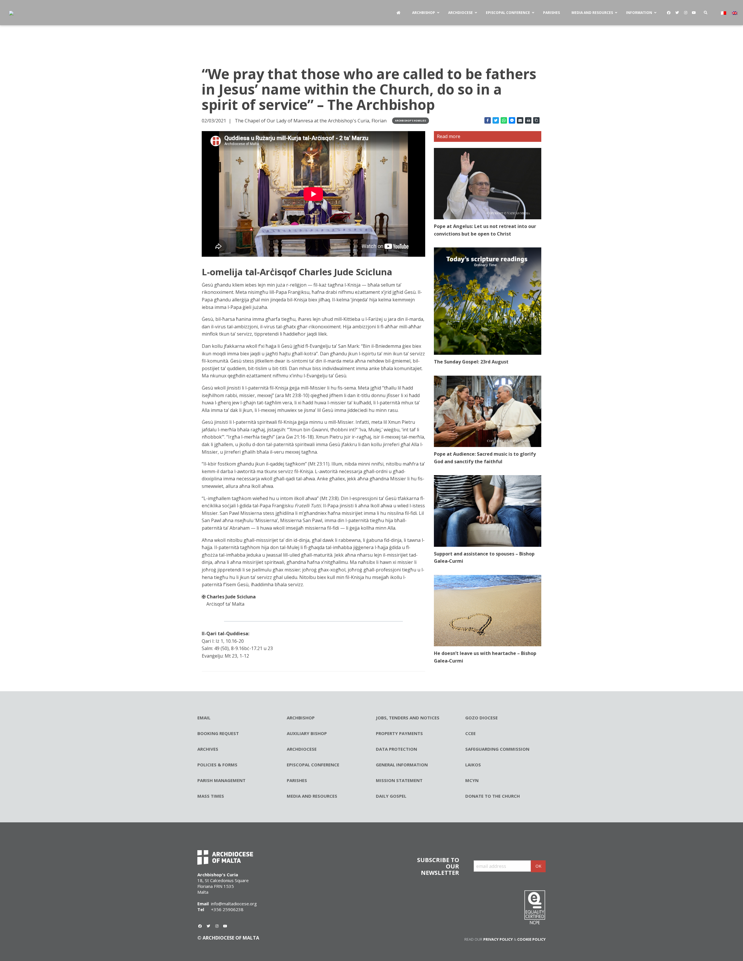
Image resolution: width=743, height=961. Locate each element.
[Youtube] (693, 12)
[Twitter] (677, 12)
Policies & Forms (217, 765)
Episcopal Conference (313, 765)
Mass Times (210, 796)
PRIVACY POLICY (498, 939)
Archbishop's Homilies (410, 120)
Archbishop (301, 718)
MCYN (472, 780)
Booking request (218, 733)
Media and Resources (312, 796)
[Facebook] (668, 12)
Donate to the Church (492, 796)
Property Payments (399, 733)
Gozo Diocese (481, 718)
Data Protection (396, 749)
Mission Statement (399, 780)
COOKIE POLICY (531, 939)
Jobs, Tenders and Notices (407, 718)
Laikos (473, 765)
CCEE (470, 733)
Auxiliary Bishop (307, 733)
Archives (207, 749)
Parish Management (221, 780)
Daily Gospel (391, 796)
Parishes (297, 780)
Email (203, 718)
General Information (402, 765)
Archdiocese (302, 749)
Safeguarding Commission (497, 749)
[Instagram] (685, 12)
